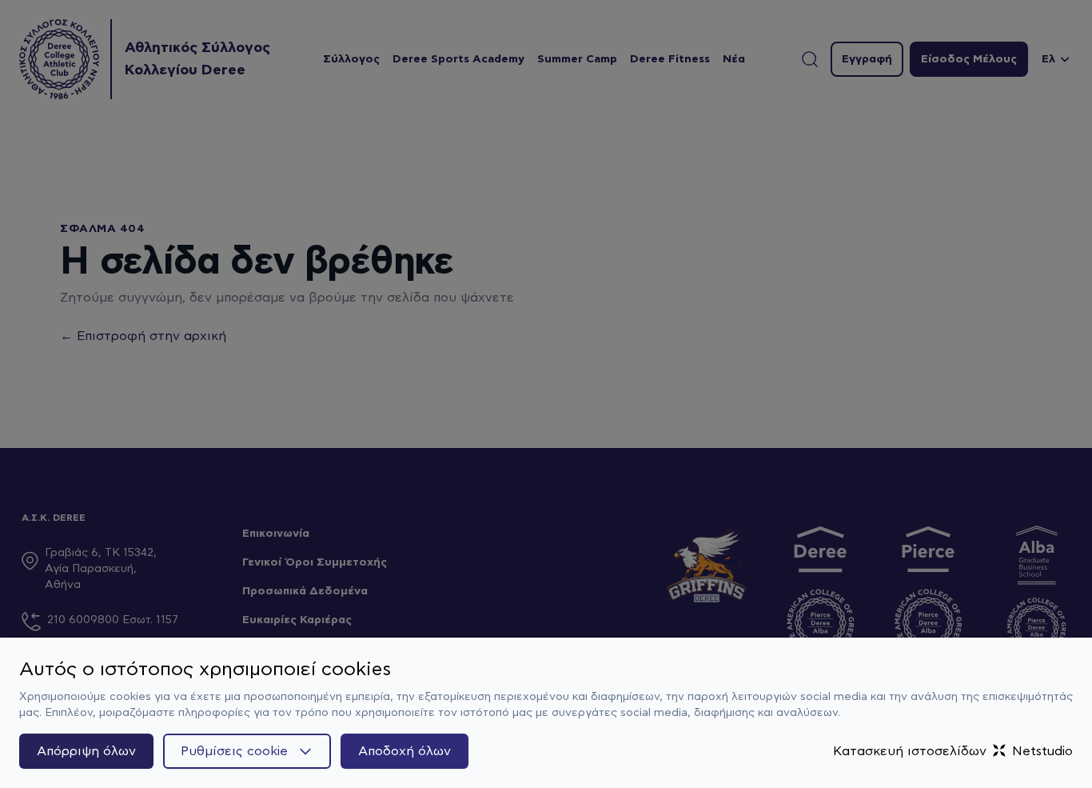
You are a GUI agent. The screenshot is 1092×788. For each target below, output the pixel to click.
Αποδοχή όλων (404, 751)
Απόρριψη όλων (86, 751)
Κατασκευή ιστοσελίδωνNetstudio (953, 751)
